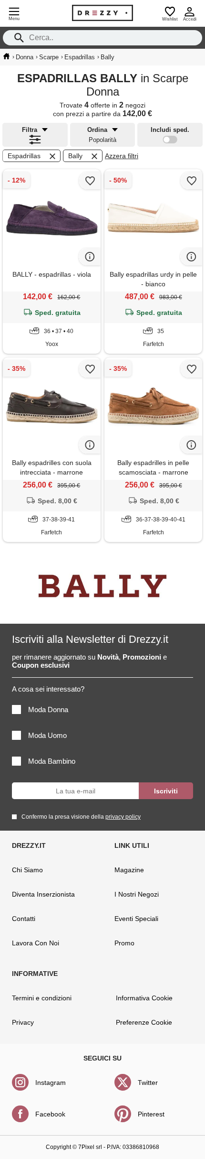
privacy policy (123, 816)
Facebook (50, 1114)
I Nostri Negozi (136, 894)
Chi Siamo (27, 870)
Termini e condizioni (42, 998)
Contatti (23, 918)
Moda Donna (48, 709)
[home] (6, 56)
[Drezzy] (102, 13)
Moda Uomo (47, 735)
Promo (124, 943)
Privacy (23, 1022)
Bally (75, 156)
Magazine (129, 870)
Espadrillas (24, 156)
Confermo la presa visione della (81, 816)
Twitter (148, 1082)
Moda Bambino (51, 761)
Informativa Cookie (144, 998)
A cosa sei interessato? (48, 689)
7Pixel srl (90, 1147)
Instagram (50, 1082)
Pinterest (151, 1114)
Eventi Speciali (136, 918)
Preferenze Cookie (144, 1022)
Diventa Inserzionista (43, 894)
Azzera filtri (121, 156)
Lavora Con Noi (35, 943)
